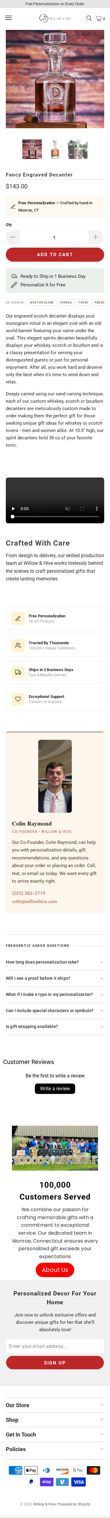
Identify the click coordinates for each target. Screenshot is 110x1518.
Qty (9, 224)
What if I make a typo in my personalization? (49, 994)
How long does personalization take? (42, 962)
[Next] (100, 80)
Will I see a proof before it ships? (38, 978)
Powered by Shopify (73, 1504)
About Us (55, 1270)
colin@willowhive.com (34, 901)
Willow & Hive (44, 1504)
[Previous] (10, 80)
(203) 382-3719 (29, 893)
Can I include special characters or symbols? (50, 1010)
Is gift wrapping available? (32, 1026)
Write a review (55, 1088)
